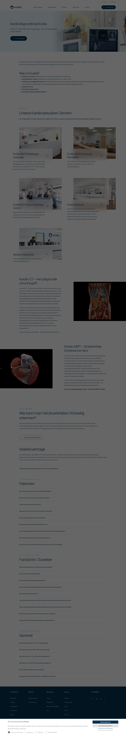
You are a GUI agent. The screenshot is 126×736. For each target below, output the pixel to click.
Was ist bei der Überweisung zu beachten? (32, 580)
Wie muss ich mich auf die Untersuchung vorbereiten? (35, 511)
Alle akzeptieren (105, 722)
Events (66, 710)
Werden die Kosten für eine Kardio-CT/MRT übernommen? (37, 676)
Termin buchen (110, 7)
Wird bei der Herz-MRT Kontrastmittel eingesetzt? (35, 663)
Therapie (12, 702)
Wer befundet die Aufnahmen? (28, 594)
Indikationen (13, 710)
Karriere (66, 714)
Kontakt (66, 698)
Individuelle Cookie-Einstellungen (105, 728)
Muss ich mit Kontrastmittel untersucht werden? (34, 498)
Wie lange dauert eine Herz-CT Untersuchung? (33, 643)
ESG (47, 710)
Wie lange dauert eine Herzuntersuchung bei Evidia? (35, 491)
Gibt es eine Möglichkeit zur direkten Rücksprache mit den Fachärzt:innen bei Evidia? (45, 607)
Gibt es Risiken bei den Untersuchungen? (31, 670)
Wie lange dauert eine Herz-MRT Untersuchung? (34, 650)
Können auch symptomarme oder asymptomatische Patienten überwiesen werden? (45, 600)
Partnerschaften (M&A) (52, 706)
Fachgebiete (13, 706)
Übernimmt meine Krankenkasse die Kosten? (33, 524)
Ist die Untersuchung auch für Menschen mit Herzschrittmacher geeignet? (42, 531)
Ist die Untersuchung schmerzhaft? (30, 504)
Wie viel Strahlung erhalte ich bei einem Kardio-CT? (35, 538)
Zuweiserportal (32, 702)
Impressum (110, 730)
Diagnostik (13, 698)
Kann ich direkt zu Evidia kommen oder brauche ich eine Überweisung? (40, 544)
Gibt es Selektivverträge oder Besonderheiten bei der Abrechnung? (40, 587)
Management (50, 702)
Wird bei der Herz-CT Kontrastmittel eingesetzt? (34, 656)
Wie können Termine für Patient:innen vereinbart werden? (37, 614)
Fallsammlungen (32, 698)
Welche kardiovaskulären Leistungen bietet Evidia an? (35, 567)
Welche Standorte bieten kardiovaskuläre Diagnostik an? (37, 620)
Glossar (12, 714)
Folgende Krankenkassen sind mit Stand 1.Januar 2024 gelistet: (38, 468)
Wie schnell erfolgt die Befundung (29, 574)
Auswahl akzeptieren (105, 726)
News (65, 706)
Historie (48, 698)
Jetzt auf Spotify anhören (32, 437)
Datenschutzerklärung (102, 730)
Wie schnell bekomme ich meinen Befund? (32, 518)
